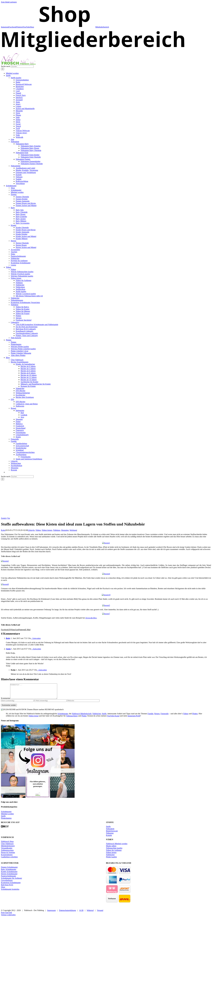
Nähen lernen (47, 530)
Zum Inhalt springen (9, 2)
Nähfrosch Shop (7, 841)
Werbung (73, 530)
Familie (150, 714)
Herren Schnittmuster (9, 874)
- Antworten (36, 638)
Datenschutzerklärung (67, 910)
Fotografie (165, 714)
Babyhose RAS (7, 885)
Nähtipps (56, 530)
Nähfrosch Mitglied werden (116, 844)
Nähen (38, 530)
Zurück (4, 518)
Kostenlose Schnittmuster (11, 883)
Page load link (6, 913)
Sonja (8, 649)
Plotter (84, 716)
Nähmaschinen (72, 716)
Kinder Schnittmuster (9, 872)
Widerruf (90, 910)
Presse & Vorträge (8, 852)
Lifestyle (31, 530)
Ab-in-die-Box (91, 618)
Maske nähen (111, 846)
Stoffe (104, 714)
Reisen (157, 714)
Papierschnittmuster (8, 876)
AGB (81, 910)
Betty (8, 638)
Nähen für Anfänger (114, 850)
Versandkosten (6, 848)
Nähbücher (96, 714)
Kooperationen (7, 855)
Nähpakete (110, 829)
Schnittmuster (63, 714)
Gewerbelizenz (7, 880)
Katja (3, 530)
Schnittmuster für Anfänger (11, 878)
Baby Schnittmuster (8, 869)
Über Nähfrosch (7, 844)
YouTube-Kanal (113, 716)
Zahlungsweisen (7, 850)
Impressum (51, 910)
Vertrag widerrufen (8, 915)
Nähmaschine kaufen (114, 848)
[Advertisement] (106, 499)
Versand (100, 910)
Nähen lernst (33, 716)
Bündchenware (112, 831)
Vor (8, 518)
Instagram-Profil (134, 716)
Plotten (195, 714)
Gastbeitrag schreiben (9, 857)
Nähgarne (110, 833)
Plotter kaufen (111, 857)
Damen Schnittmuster (9, 867)
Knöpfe (109, 835)
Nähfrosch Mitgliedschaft (81, 714)
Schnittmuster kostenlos (10, 889)
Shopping (65, 530)
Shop (3, 887)
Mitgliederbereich (8, 846)
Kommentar (5, 698)
